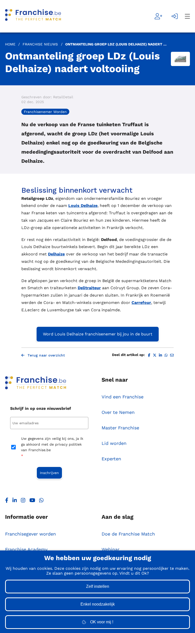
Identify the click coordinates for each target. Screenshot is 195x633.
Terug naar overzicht (46, 355)
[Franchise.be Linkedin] (14, 501)
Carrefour (141, 302)
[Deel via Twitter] (154, 355)
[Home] (33, 16)
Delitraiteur (89, 287)
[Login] (175, 16)
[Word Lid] (158, 16)
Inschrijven (49, 473)
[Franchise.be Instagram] (23, 501)
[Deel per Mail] (172, 355)
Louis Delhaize (83, 205)
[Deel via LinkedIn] (160, 355)
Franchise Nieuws (40, 44)
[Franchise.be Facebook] (6, 501)
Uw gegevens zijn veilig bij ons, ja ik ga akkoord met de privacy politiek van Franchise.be (52, 447)
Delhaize (56, 254)
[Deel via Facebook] (149, 355)
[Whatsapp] (41, 501)
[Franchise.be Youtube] (32, 501)
